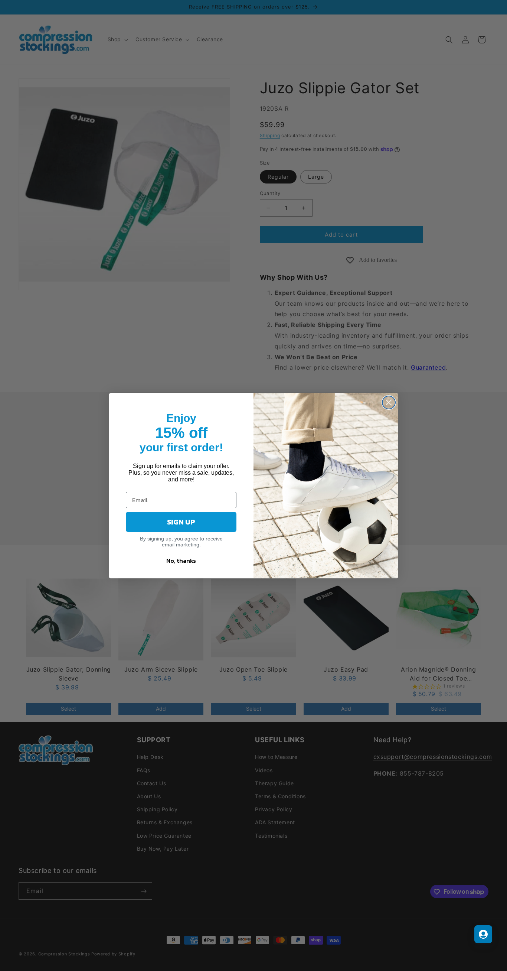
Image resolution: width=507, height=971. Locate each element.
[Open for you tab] (483, 934)
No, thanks (181, 560)
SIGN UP (181, 521)
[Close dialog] (388, 402)
